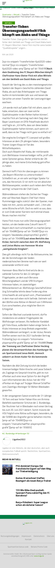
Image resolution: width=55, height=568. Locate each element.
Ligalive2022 (19, 439)
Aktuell (16, 14)
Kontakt (28, 539)
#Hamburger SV (22, 433)
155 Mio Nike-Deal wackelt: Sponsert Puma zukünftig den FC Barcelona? (33, 492)
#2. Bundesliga (8, 433)
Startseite (6, 14)
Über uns (50, 536)
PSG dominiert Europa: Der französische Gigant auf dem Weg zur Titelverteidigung (33, 468)
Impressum (26, 536)
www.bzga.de (39, 556)
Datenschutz (39, 536)
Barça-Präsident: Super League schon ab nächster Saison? (32, 503)
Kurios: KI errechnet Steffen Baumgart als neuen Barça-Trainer (33, 479)
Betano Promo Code (39, 546)
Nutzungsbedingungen (10, 536)
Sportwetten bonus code (18, 546)
